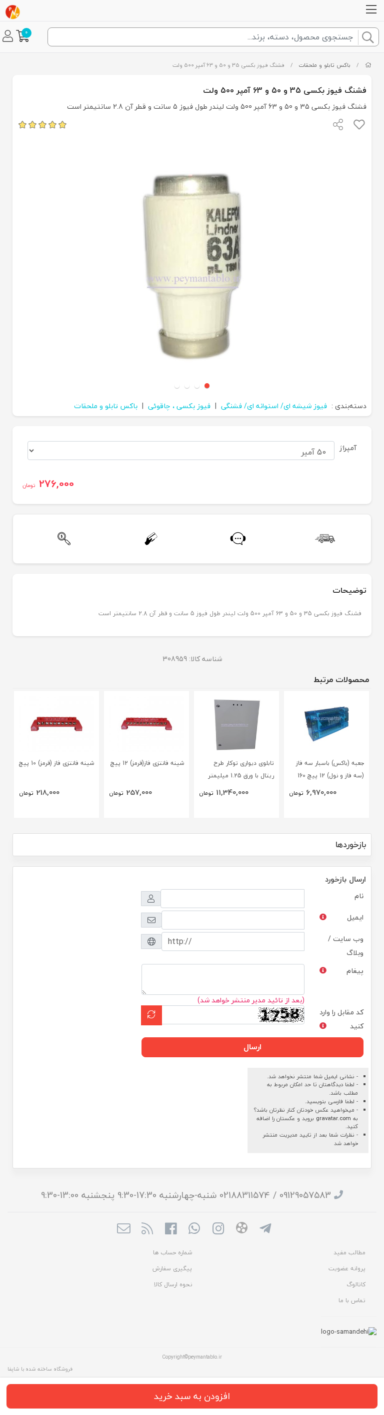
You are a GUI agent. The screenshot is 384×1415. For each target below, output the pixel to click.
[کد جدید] (151, 1015)
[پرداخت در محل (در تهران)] (148, 538)
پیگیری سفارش (172, 1268)
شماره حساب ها (172, 1252)
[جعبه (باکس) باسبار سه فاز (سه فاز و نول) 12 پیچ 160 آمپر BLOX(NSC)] (326, 724)
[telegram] (265, 1229)
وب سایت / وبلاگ (346, 946)
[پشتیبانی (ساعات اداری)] (235, 538)
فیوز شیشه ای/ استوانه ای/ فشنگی (274, 406)
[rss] (147, 1229)
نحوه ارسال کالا (173, 1284)
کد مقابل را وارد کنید (342, 1019)
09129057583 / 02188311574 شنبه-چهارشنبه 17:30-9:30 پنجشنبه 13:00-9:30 (186, 1195)
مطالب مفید (350, 1252)
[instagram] (218, 1229)
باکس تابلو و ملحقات (324, 65)
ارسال (253, 1047)
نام (359, 896)
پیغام (355, 970)
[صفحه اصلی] (368, 65)
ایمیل (355, 917)
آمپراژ (348, 448)
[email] (123, 1229)
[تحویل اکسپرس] (322, 538)
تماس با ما (352, 1300)
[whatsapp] (194, 1229)
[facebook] (170, 1229)
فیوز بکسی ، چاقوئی (179, 406)
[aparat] (242, 1229)
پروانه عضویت (347, 1268)
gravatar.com (333, 1118)
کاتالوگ (356, 1284)
